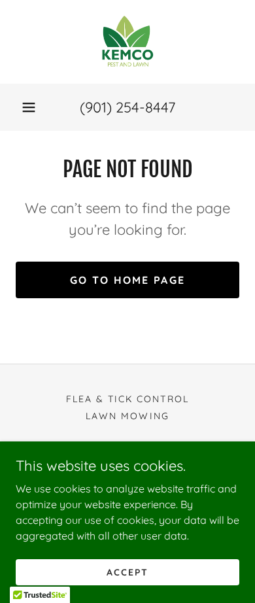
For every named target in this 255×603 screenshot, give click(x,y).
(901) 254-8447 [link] (127, 107)
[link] (127, 42)
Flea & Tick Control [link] (127, 399)
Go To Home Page (127, 279)
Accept (127, 571)
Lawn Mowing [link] (127, 416)
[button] (29, 107)
